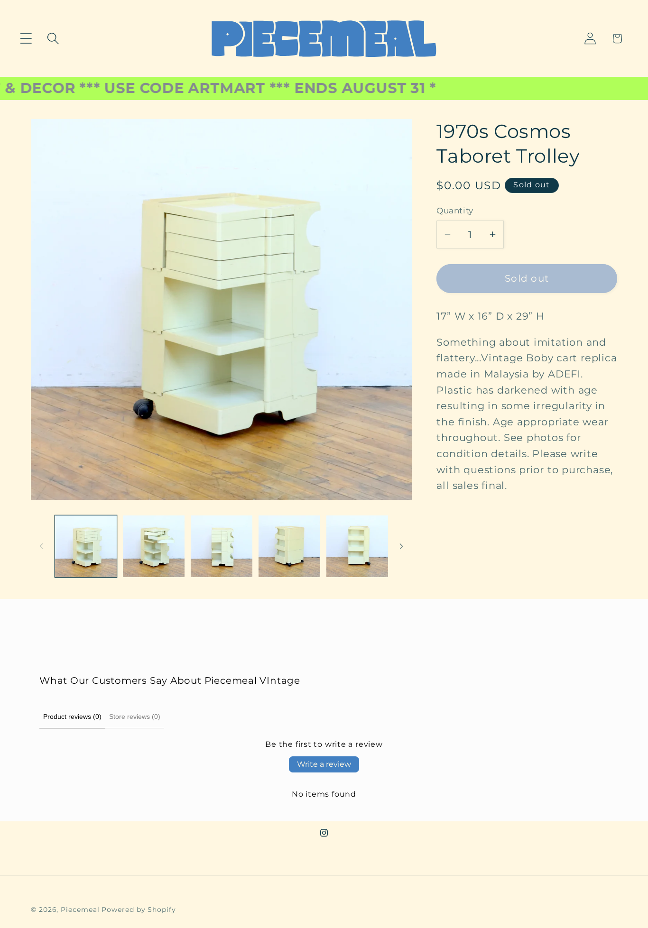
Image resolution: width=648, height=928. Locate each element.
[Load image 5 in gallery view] (357, 546)
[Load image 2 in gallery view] (154, 546)
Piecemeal (81, 909)
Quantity (454, 210)
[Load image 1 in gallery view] (86, 546)
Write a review (324, 764)
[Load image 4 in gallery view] (289, 546)
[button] (25, 38)
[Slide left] (41, 546)
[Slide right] (401, 546)
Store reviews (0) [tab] (134, 716)
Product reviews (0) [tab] (72, 716)
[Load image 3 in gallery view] (221, 546)
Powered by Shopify (139, 909)
